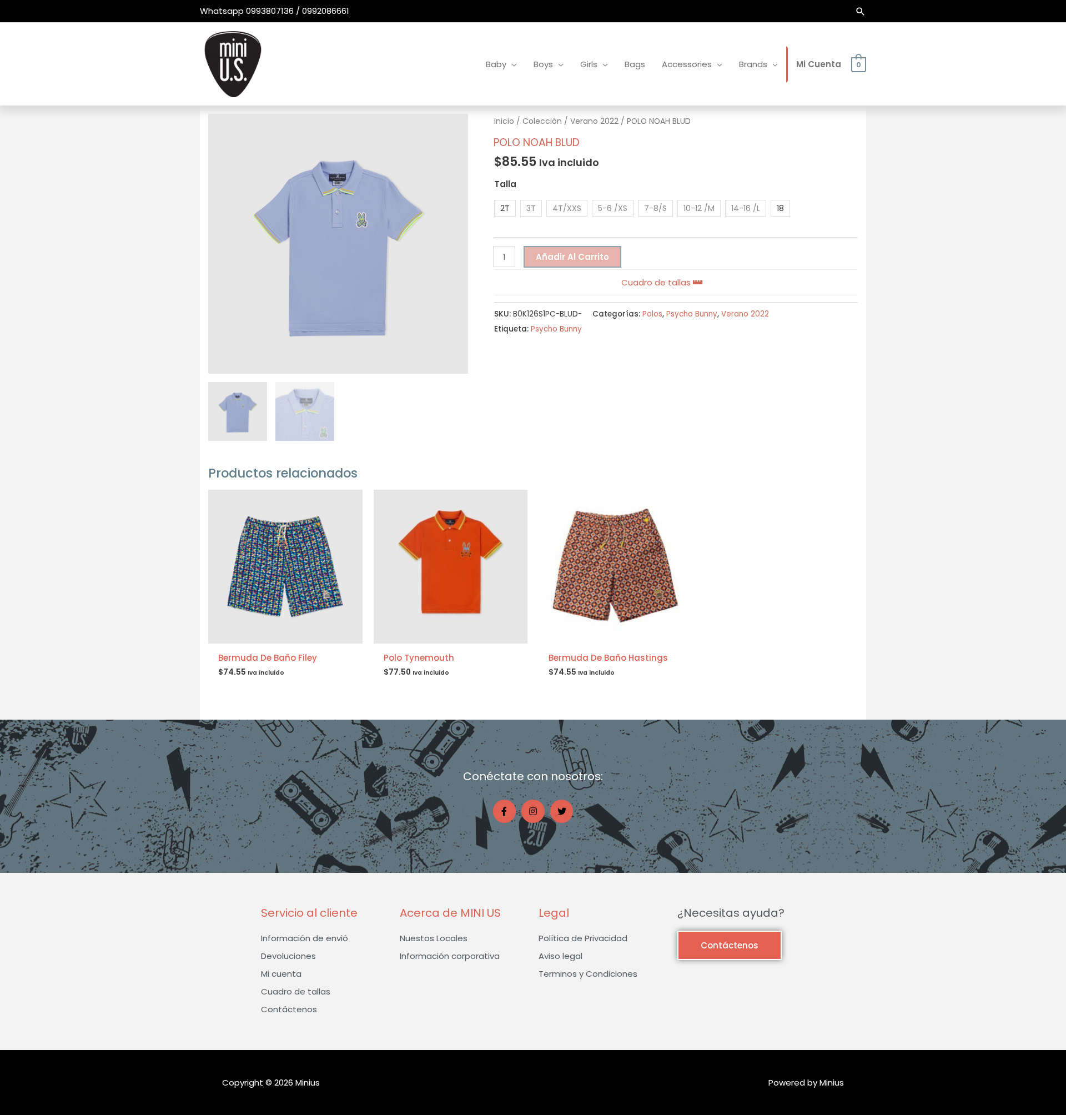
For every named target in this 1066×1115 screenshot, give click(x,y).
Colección (542, 121)
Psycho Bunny (691, 314)
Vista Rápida (285, 634)
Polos (652, 314)
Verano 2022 (594, 121)
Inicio (504, 121)
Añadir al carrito (572, 257)
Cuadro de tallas (657, 282)
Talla (505, 184)
